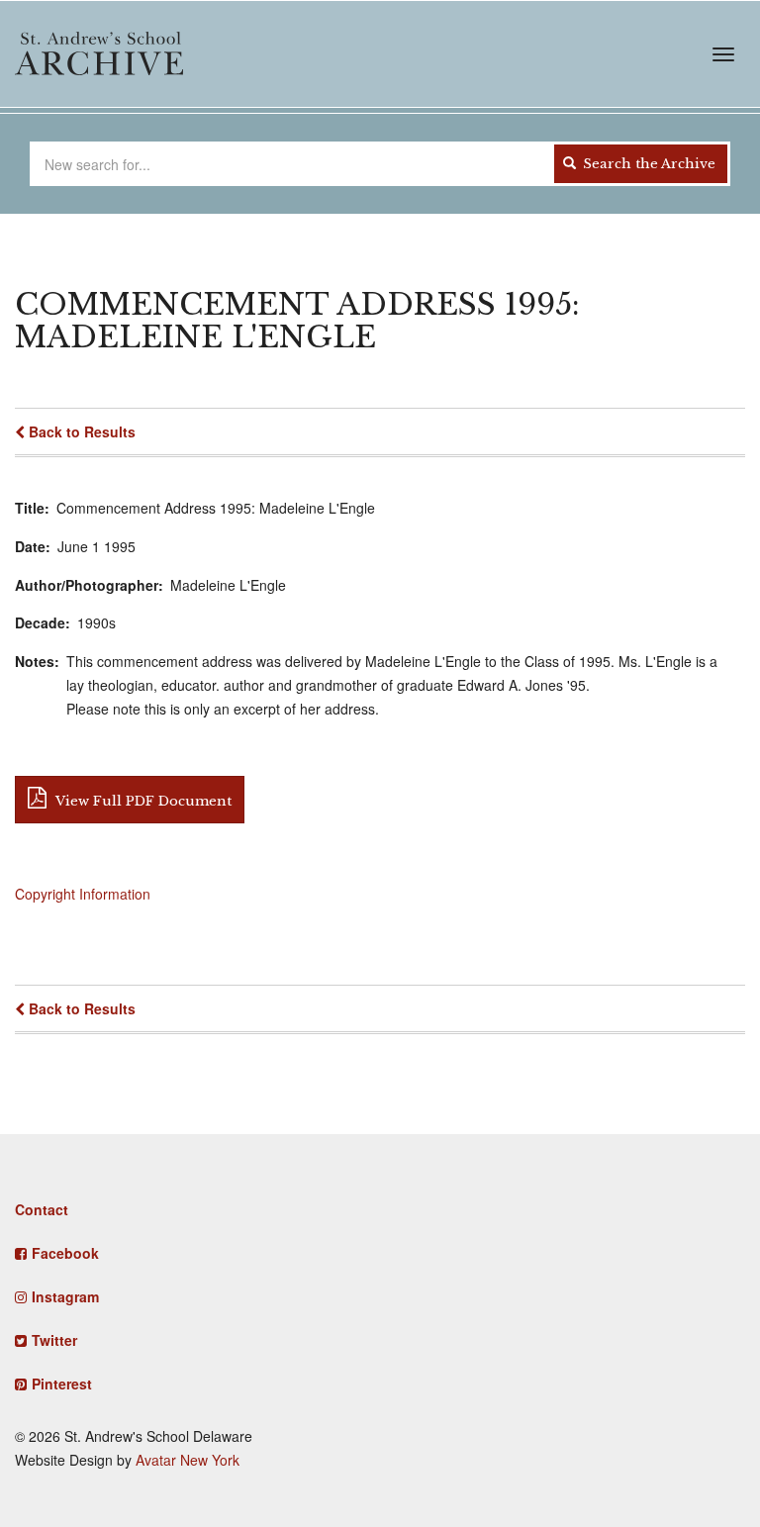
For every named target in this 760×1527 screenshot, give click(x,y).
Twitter (54, 1340)
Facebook (65, 1253)
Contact (41, 1209)
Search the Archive (647, 163)
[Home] (99, 53)
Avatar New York (187, 1460)
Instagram (65, 1296)
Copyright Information (82, 894)
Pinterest (62, 1383)
